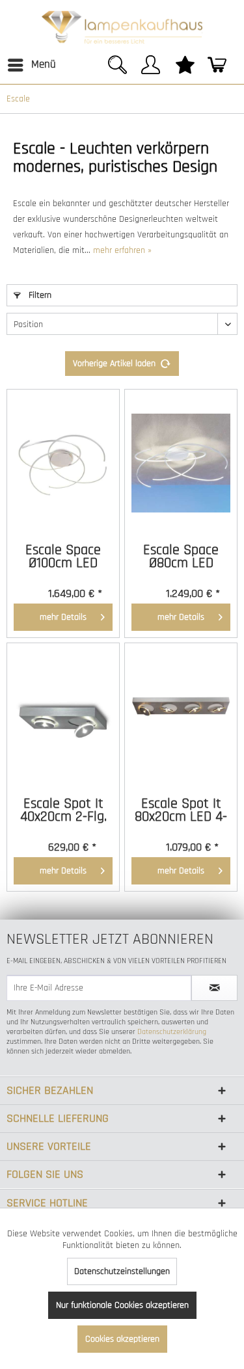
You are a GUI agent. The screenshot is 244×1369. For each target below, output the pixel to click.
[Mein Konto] (153, 71)
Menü (43, 64)
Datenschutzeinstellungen (122, 1271)
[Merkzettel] (187, 71)
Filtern (38, 295)
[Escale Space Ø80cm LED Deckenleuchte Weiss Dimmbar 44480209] (180, 463)
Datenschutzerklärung (171, 1032)
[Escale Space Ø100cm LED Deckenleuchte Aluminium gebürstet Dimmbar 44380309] (63, 463)
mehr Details (63, 617)
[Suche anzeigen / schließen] (119, 71)
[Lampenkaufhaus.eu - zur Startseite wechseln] (122, 26)
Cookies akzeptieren (122, 1339)
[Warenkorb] (220, 71)
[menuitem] (31, 65)
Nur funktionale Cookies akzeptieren (122, 1305)
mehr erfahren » (122, 250)
